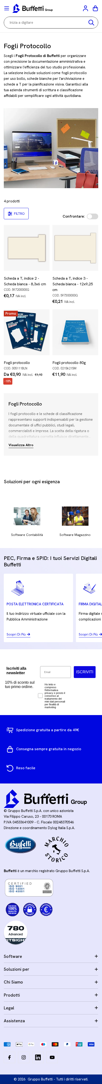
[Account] (86, 8)
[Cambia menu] (6, 8)
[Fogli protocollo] (27, 332)
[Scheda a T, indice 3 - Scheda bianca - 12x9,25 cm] (75, 248)
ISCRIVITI (84, 672)
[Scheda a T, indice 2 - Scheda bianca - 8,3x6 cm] (27, 248)
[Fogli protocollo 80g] (75, 332)
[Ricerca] (91, 22)
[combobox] (51, 22)
